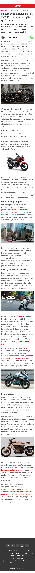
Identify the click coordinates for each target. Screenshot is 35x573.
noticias (4, 10)
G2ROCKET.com (21, 569)
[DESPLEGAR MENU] (2, 5)
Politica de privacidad (17, 562)
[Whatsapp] (32, 37)
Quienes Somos (8, 561)
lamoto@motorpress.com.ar (17, 558)
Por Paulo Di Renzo (11, 37)
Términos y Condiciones (23, 561)
